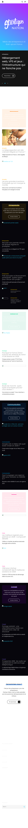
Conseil (4, 624)
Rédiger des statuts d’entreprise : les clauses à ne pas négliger (14, 759)
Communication (6, 442)
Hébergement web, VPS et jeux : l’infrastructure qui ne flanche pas (10, 753)
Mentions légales (6, 738)
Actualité (4, 148)
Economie (4, 780)
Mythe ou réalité (6, 790)
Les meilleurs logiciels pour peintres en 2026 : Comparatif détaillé (13, 747)
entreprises (5, 785)
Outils (3, 533)
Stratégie (4, 350)
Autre (3, 773)
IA (2, 787)
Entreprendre (5, 240)
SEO (3, 794)
